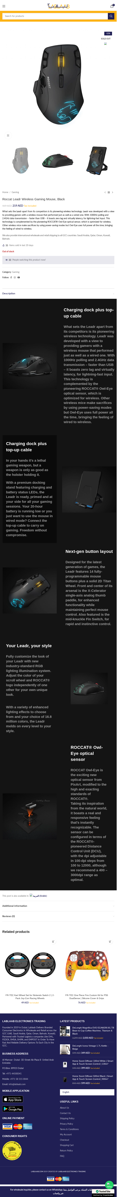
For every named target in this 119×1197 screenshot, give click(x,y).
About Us (64, 1108)
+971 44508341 (14, 1074)
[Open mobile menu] (4, 6)
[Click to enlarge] (8, 135)
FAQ (62, 1156)
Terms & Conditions (69, 1129)
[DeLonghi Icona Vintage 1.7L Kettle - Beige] (65, 1049)
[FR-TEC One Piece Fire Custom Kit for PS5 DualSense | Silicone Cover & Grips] (87, 964)
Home (5, 192)
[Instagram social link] (15, 277)
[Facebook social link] (11, 277)
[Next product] (112, 192)
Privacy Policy (66, 1124)
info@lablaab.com (17, 1084)
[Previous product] (105, 192)
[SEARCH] (111, 16)
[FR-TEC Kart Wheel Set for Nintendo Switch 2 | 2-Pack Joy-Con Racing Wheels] (30, 964)
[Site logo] (58, 6)
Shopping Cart (67, 1145)
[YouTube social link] (19, 277)
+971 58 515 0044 (19, 1079)
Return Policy (66, 1151)
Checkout (64, 1140)
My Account (66, 1135)
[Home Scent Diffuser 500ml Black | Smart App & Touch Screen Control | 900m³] (65, 1080)
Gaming (15, 192)
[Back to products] (109, 192)
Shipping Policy (67, 1119)
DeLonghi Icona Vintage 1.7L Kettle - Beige (90, 1047)
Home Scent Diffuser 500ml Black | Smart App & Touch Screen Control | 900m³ (92, 1077)
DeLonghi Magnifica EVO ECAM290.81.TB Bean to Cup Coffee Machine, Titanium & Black (93, 1030)
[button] (53, 941)
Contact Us (65, 1113)
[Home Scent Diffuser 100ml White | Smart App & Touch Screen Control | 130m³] (65, 1065)
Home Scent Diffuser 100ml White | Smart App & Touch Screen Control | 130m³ (92, 1062)
